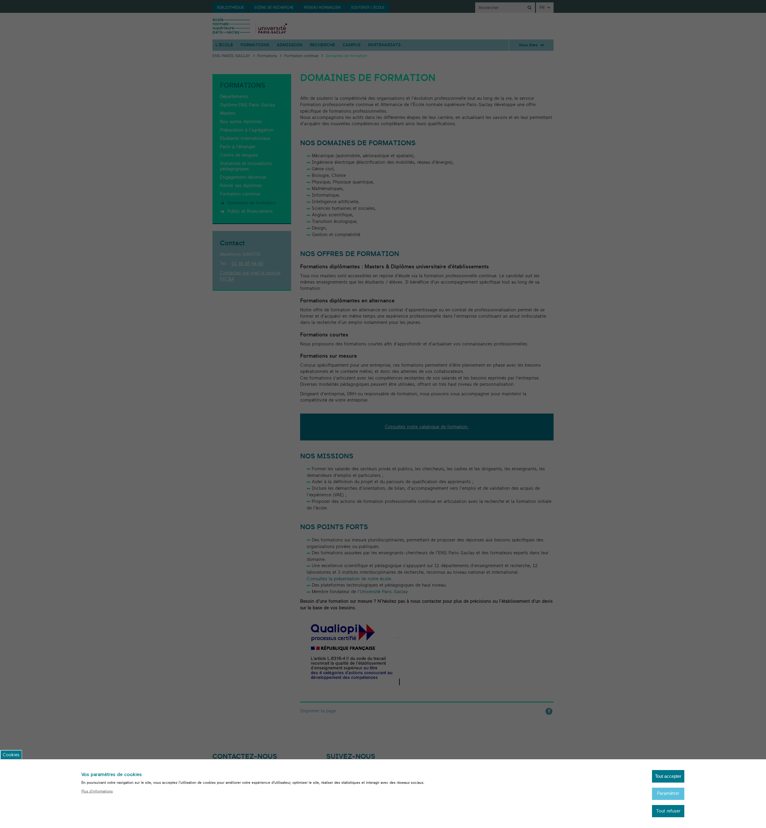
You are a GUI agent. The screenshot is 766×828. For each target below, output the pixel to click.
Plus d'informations (97, 791)
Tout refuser (668, 811)
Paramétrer (668, 793)
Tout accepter (668, 776)
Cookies (11, 754)
